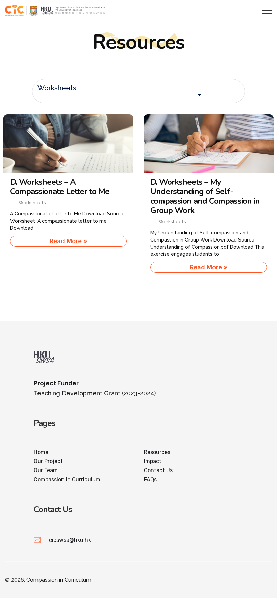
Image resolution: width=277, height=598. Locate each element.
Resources (157, 452)
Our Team (46, 470)
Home (41, 452)
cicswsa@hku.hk (70, 540)
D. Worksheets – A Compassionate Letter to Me (59, 187)
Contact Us (158, 470)
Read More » (68, 241)
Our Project (48, 461)
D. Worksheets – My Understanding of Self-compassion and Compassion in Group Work (205, 196)
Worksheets (56, 88)
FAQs (150, 479)
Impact (152, 461)
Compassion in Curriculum (67, 479)
